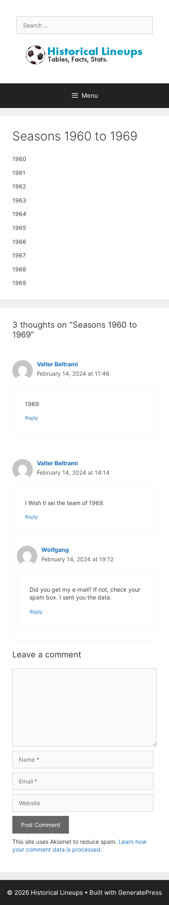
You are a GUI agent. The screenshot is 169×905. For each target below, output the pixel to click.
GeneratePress (140, 892)
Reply (31, 418)
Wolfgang (55, 549)
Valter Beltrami (57, 364)
